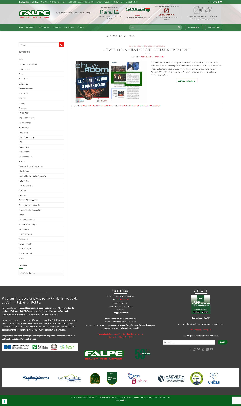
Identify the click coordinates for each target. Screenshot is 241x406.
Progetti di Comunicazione (30, 210)
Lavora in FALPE (26, 156)
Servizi (57, 27)
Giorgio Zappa (159, 57)
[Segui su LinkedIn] (218, 2)
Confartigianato (26, 88)
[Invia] (179, 27)
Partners (22, 195)
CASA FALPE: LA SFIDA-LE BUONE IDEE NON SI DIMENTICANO (147, 50)
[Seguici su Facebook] (209, 2)
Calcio (21, 74)
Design (22, 103)
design (136, 105)
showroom (156, 105)
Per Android (195, 329)
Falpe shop (23, 132)
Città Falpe (23, 84)
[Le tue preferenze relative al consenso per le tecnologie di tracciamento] (4, 401)
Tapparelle (23, 239)
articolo (123, 105)
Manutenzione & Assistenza (31, 166)
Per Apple (207, 329)
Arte (21, 59)
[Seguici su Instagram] (211, 2)
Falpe (141, 105)
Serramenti (24, 229)
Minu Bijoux (24, 171)
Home (21, 27)
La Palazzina (24, 151)
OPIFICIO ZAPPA (26, 185)
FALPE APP (23, 113)
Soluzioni (69, 27)
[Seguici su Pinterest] (216, 2)
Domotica (23, 108)
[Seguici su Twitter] (214, 2)
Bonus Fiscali (25, 69)
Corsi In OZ (23, 93)
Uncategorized (25, 253)
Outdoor (22, 190)
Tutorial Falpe (25, 248)
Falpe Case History (27, 117)
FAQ (20, 142)
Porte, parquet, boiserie (29, 205)
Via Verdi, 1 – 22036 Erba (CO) (120, 337)
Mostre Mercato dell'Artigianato (32, 176)
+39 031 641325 (122, 299)
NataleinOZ (24, 181)
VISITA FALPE (44, 27)
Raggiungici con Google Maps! (29, 2)
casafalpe (129, 105)
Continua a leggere (186, 81)
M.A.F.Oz (22, 161)
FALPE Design (25, 122)
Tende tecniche (26, 244)
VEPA (21, 258)
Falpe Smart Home (27, 137)
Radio (21, 214)
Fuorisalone (24, 147)
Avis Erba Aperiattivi (28, 64)
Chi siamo (30, 27)
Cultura (22, 98)
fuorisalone (148, 105)
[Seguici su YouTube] (221, 2)
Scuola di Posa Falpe (28, 224)
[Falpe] (34, 14)
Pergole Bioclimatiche (28, 200)
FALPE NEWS (25, 127)
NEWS (79, 27)
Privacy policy (120, 400)
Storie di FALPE (25, 234)
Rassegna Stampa (27, 219)
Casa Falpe (23, 79)
